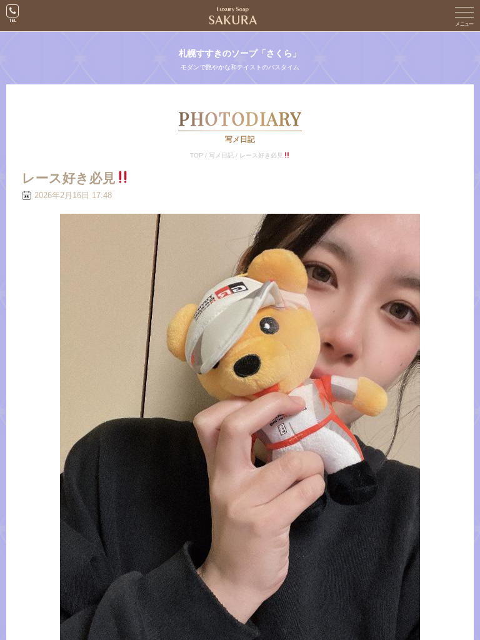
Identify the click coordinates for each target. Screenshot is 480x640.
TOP (196, 155)
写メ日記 (221, 155)
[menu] (464, 15)
